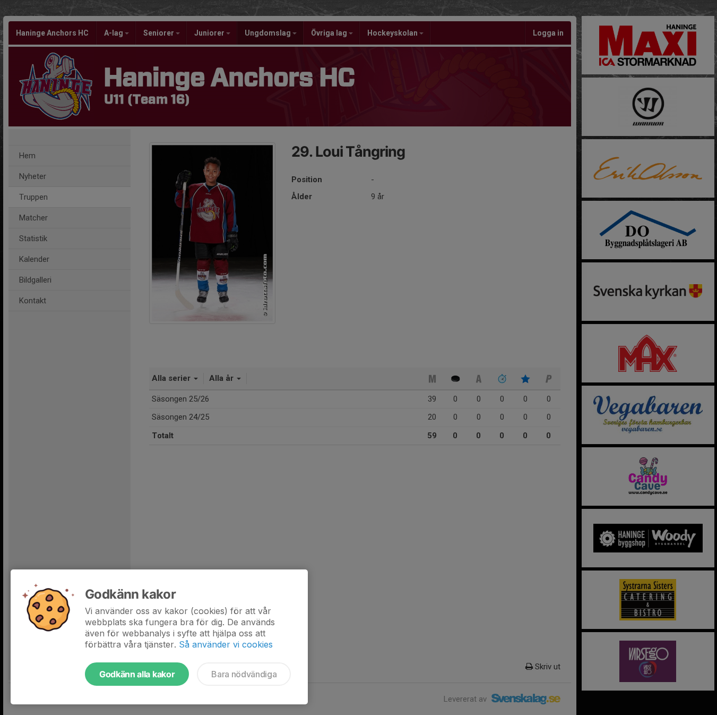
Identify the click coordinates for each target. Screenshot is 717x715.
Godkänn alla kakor (137, 674)
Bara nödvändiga (244, 674)
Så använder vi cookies (226, 644)
